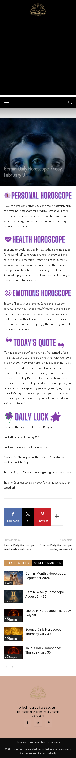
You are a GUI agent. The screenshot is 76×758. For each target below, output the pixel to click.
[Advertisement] (38, 57)
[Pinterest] (48, 723)
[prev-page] (6, 667)
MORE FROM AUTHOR (47, 563)
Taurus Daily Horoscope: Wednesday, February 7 (19, 547)
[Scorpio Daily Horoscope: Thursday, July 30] (13, 634)
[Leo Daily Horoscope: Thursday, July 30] (13, 615)
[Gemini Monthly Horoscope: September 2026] (13, 578)
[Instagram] (38, 723)
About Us (21, 742)
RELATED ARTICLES (18, 563)
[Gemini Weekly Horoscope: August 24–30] (13, 596)
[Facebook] (27, 723)
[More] (57, 517)
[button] (6, 102)
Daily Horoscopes (11, 619)
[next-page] (12, 667)
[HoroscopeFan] (38, 9)
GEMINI (8, 583)
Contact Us (54, 742)
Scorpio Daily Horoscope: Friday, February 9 (56, 547)
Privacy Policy (37, 742)
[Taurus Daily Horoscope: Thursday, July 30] (13, 652)
